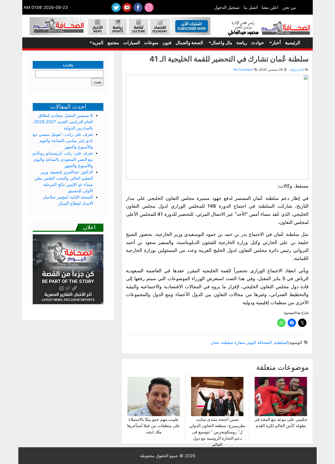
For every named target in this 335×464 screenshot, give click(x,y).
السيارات (131, 42)
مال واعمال (221, 42)
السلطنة (281, 342)
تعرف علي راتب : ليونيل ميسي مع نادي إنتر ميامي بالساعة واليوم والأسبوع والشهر (63, 140)
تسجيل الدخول (226, 7)
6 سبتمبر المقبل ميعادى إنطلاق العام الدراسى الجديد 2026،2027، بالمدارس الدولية (63, 122)
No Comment (243, 69)
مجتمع (113, 42)
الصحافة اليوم (260, 342)
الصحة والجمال (189, 42)
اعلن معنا (270, 7)
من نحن (289, 7)
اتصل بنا (251, 7)
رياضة (241, 42)
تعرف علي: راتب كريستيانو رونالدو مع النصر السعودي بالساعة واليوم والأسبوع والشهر (63, 159)
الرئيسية (292, 42)
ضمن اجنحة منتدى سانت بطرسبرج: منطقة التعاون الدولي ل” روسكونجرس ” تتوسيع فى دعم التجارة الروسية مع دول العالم (217, 432)
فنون (167, 42)
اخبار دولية (297, 69)
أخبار (276, 42)
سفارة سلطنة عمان (227, 342)
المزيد (97, 42)
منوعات (151, 42)
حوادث (257, 42)
